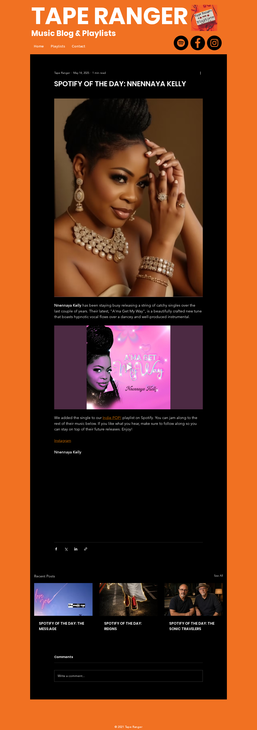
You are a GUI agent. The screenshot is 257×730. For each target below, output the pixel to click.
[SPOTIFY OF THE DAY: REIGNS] (128, 599)
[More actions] (200, 72)
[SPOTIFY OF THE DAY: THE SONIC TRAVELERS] (193, 599)
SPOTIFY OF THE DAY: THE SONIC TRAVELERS (191, 626)
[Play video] (128, 367)
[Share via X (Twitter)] (66, 549)
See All (218, 575)
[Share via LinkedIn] (76, 549)
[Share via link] (86, 549)
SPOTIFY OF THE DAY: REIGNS (123, 626)
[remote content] (128, 496)
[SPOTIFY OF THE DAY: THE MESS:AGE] (63, 599)
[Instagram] (214, 43)
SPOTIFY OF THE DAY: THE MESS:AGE (61, 626)
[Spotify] (181, 43)
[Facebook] (197, 43)
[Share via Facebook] (56, 549)
